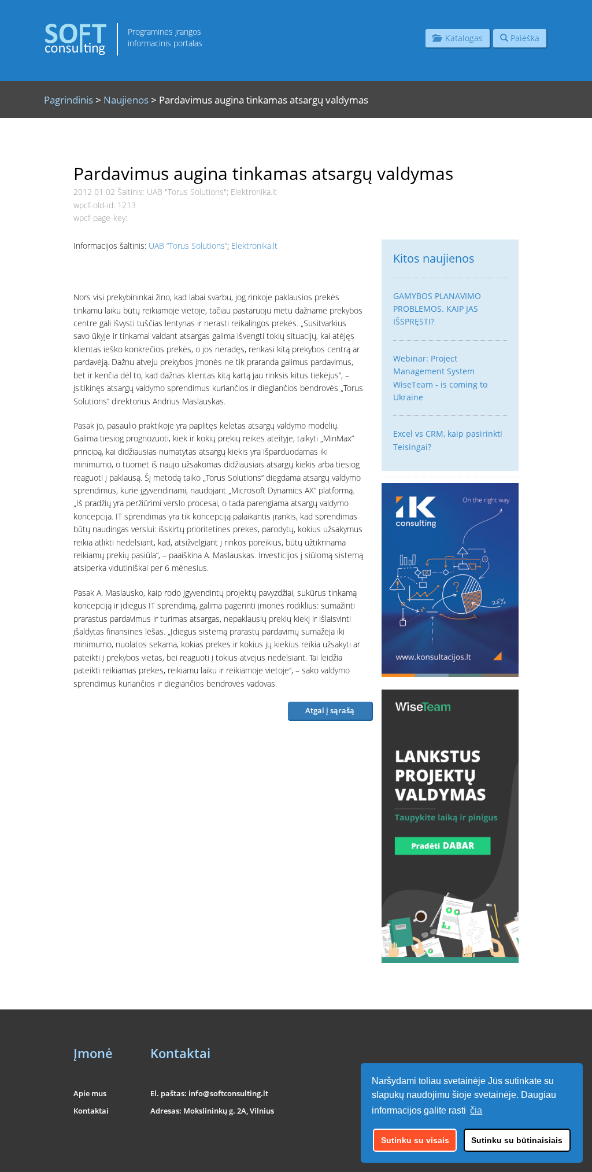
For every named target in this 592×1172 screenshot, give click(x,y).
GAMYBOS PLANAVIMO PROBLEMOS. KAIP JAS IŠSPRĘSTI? (437, 308)
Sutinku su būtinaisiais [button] (517, 1140)
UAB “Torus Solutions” (188, 245)
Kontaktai (91, 1110)
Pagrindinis (68, 99)
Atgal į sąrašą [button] (329, 710)
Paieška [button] (523, 37)
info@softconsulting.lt (228, 1093)
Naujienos (126, 99)
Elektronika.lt (254, 245)
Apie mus (89, 1093)
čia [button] (476, 1110)
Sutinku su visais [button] (415, 1140)
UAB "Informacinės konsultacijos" (473, 1156)
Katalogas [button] (462, 37)
